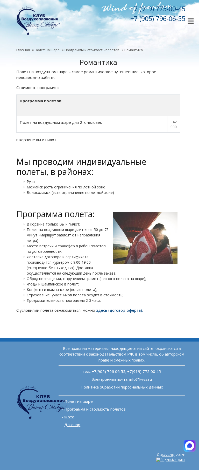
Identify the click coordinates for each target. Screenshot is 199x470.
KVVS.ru (167, 455)
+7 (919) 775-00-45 (157, 8)
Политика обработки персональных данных (122, 387)
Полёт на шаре (47, 49)
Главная (23, 49)
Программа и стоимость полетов (95, 409)
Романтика (133, 49)
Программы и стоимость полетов (92, 49)
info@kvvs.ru (140, 379)
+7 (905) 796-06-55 (157, 18)
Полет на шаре (78, 401)
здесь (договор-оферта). (119, 310)
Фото (69, 416)
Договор (72, 424)
